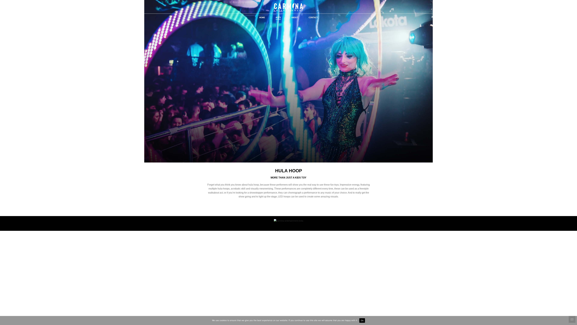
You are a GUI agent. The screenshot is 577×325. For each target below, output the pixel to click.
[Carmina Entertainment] (288, 7)
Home (262, 17)
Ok (362, 320)
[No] (573, 320)
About (294, 17)
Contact (313, 17)
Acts (278, 17)
